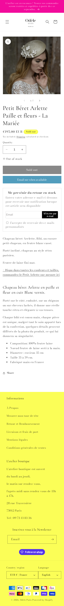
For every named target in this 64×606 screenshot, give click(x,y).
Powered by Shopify (42, 599)
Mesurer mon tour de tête (23, 416)
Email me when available (32, 180)
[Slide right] (39, 100)
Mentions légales (17, 440)
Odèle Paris (26, 599)
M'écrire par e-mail (50, 215)
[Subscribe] (52, 539)
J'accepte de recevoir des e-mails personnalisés (30, 225)
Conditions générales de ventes (26, 448)
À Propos (12, 408)
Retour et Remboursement (23, 424)
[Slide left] (24, 100)
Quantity (8, 142)
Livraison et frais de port (22, 432)
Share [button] (10, 373)
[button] (7, 22)
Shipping (20, 136)
